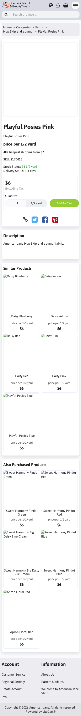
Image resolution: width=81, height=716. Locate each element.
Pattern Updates (52, 681)
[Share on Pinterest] (55, 219)
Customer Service (13, 674)
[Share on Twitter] (35, 219)
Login (5, 696)
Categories (23, 27)
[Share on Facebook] (45, 219)
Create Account (12, 689)
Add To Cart (64, 203)
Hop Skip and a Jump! (18, 31)
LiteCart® (49, 711)
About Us (47, 674)
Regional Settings (13, 681)
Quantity (11, 196)
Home (7, 27)
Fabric (39, 27)
